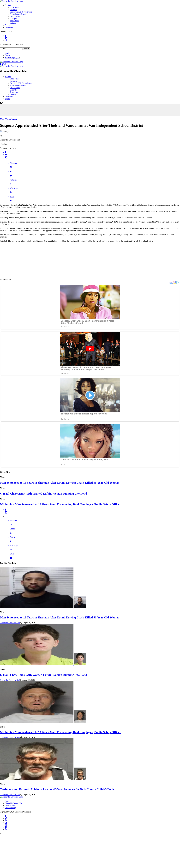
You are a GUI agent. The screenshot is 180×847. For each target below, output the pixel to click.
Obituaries (9, 27)
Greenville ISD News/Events (21, 12)
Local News (14, 7)
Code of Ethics (10, 805)
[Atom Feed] (6, 827)
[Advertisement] (44, 109)
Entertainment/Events (18, 14)
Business (13, 10)
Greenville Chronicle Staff (10, 623)
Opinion (13, 23)
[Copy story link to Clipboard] (92, 157)
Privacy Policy (10, 808)
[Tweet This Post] (92, 155)
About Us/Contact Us (13, 803)
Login (7, 53)
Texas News (14, 21)
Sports (7, 25)
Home (7, 801)
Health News (15, 16)
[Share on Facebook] (92, 152)
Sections (8, 5)
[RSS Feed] (6, 829)
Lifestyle (13, 18)
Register (8, 55)
